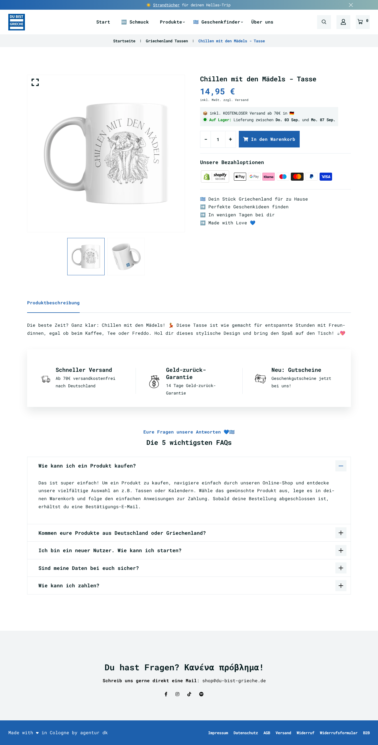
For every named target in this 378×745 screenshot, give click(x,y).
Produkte (171, 22)
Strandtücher (166, 4)
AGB (266, 732)
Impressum (218, 732)
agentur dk (94, 732)
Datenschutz (246, 732)
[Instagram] (177, 694)
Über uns (262, 22)
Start (103, 22)
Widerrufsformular (339, 732)
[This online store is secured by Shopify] (216, 176)
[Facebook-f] (166, 694)
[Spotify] (201, 694)
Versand (283, 732)
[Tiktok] (189, 694)
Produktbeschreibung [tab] (53, 302)
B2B (366, 732)
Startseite (124, 40)
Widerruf (305, 732)
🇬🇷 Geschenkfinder (216, 22)
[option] (106, 153)
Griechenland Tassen (167, 40)
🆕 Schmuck (135, 22)
